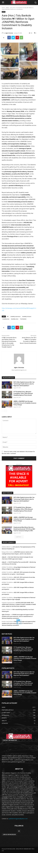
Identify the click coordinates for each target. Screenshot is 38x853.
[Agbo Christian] (3, 33)
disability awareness (16, 316)
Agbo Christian (9, 33)
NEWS (7, 7)
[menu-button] (3, 2)
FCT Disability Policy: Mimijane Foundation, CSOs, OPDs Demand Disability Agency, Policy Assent (23, 393)
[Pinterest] (17, 37)
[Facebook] (9, 37)
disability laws (5, 319)
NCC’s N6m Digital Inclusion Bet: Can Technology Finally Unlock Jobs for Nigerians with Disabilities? (24, 383)
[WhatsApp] (21, 37)
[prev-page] (3, 411)
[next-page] (6, 411)
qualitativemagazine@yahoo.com (18, 818)
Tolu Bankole (23, 319)
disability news (14, 319)
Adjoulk (4, 557)
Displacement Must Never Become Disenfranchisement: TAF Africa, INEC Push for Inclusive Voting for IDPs (24, 529)
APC (8, 316)
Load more (18, 537)
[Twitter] (13, 37)
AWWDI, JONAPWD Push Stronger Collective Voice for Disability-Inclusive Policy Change (25, 403)
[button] (35, 2)
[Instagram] (19, 831)
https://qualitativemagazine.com (19, 370)
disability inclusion (26, 316)
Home (3, 7)
